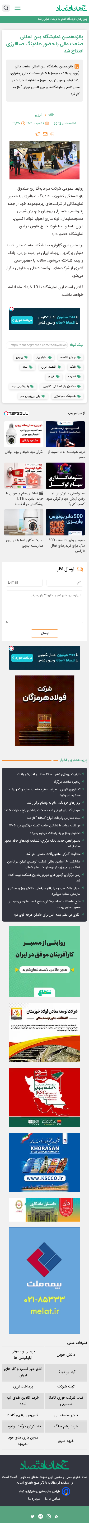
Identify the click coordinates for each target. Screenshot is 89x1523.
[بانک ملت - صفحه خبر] (44, 1210)
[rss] (56, 1517)
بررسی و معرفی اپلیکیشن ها (23, 1354)
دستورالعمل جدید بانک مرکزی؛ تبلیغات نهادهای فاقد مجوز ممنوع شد (42, 843)
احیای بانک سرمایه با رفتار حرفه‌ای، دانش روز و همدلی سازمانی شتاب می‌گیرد (44, 891)
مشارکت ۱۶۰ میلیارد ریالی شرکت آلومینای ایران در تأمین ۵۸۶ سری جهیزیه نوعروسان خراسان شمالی (43, 864)
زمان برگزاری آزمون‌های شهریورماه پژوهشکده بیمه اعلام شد (44, 878)
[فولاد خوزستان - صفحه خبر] (44, 1097)
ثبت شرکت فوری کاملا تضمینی (66, 1401)
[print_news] (52, 134)
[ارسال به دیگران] (45, 134)
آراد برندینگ (65, 1372)
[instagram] (48, 1517)
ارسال (44, 633)
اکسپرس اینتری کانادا (23, 1415)
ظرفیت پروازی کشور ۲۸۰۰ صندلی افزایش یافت (48, 774)
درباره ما (34, 1499)
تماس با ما (53, 1499)
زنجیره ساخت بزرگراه (67, 782)
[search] (6, 8)
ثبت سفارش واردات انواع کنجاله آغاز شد (53, 818)
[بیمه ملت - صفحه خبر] (44, 1280)
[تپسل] (11, 308)
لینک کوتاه (76, 345)
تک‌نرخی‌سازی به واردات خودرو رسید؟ (55, 833)
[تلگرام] (37, 134)
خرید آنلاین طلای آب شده (23, 1401)
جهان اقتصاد (18, 1477)
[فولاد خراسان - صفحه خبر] (44, 1162)
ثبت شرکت (66, 1386)
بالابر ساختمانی (66, 1415)
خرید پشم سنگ (66, 1426)
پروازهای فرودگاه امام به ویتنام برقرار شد (53, 803)
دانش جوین (66, 1355)
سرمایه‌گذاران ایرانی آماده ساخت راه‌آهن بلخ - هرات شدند (51, 19)
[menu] (17, 8)
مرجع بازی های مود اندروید (23, 1440)
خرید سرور (66, 1441)
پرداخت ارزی (23, 1386)
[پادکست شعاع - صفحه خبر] (44, 961)
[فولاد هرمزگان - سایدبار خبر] (44, 710)
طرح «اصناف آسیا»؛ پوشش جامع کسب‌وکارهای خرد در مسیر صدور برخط (44, 904)
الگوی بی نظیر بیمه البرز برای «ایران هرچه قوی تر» (47, 915)
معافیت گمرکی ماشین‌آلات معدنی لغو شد (53, 854)
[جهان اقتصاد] (71, 8)
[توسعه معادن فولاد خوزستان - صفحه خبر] (44, 1032)
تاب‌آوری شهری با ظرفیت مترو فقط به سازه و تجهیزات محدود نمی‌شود (44, 792)
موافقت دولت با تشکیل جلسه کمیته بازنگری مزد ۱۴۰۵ (44, 826)
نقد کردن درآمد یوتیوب (23, 1426)
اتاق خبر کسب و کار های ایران (23, 1372)
